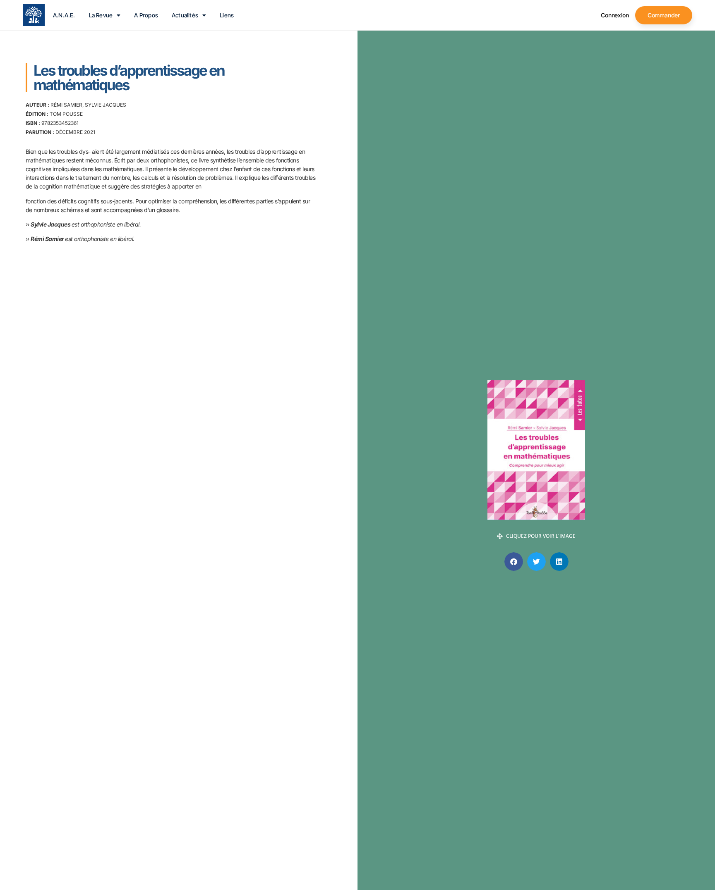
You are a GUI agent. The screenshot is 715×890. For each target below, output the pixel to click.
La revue (101, 15)
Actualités (185, 15)
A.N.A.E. (64, 15)
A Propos (146, 15)
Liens (227, 15)
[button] (513, 561)
